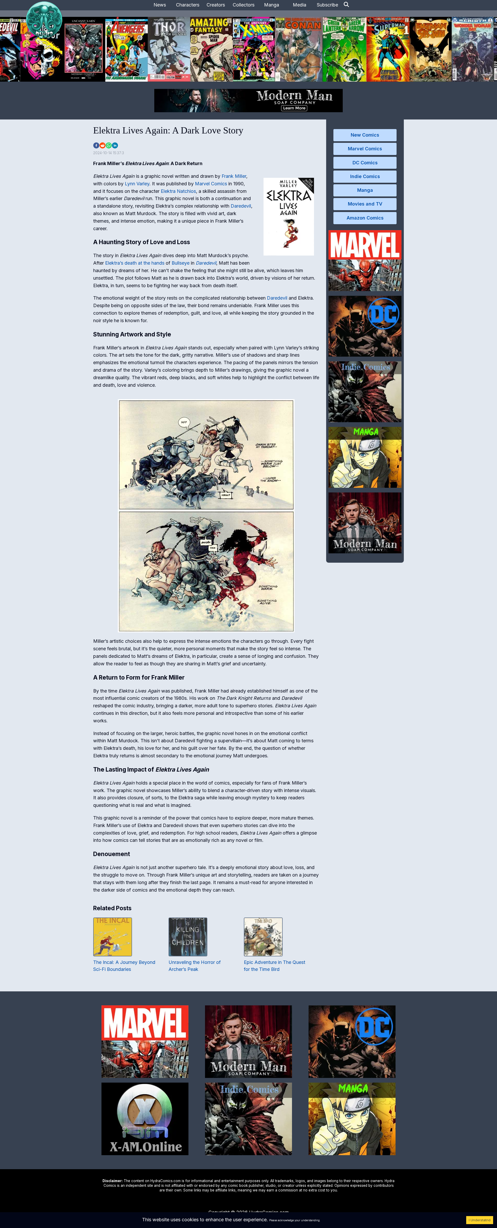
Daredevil (241, 206)
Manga (271, 5)
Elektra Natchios (178, 191)
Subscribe (327, 5)
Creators (216, 5)
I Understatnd (480, 1220)
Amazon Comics (365, 218)
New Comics (365, 135)
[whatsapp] (109, 145)
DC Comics (365, 162)
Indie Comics (365, 176)
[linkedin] (115, 145)
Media (299, 5)
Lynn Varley (137, 183)
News (160, 5)
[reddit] (102, 145)
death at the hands (144, 263)
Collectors (243, 5)
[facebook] (96, 145)
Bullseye (180, 263)
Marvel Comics (211, 183)
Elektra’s (114, 263)
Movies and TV (365, 204)
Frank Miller (234, 176)
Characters (187, 5)
